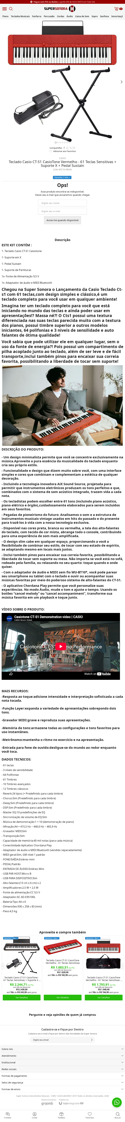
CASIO (62, 158)
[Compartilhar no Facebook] (64, 148)
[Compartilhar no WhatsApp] (67, 148)
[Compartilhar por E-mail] (74, 148)
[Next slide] (121, 82)
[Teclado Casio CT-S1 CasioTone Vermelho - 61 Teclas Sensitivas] (63, 968)
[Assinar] (92, 1040)
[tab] (55, 142)
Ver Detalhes (22, 997)
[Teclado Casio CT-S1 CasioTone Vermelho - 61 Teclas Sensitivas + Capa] (104, 968)
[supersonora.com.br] (59, 8)
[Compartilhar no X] (70, 148)
